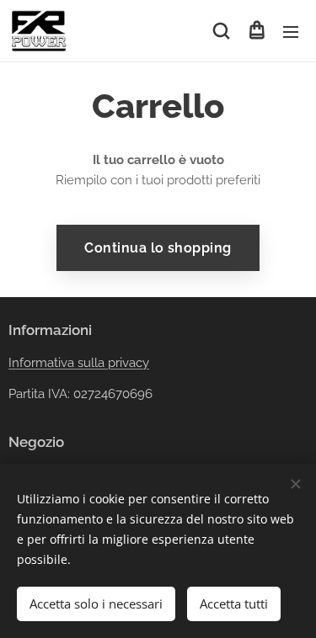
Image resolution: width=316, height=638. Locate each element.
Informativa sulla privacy (78, 362)
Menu (291, 31)
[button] (221, 31)
